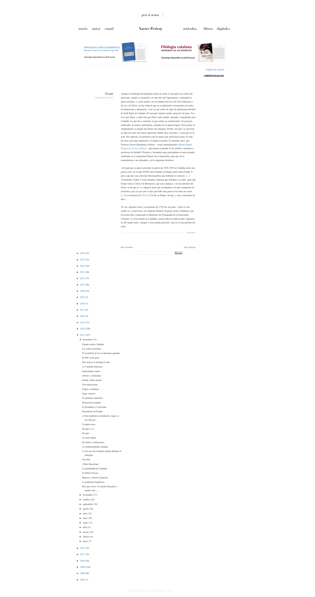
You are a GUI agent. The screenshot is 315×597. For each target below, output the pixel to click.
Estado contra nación (92, 380)
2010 (82, 560)
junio (85, 518)
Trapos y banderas (90, 389)
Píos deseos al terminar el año (96, 362)
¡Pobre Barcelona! (90, 464)
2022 (82, 278)
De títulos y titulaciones (93, 442)
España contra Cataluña (93, 344)
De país (109, 93)
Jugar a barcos (88, 393)
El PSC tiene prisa (90, 357)
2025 (82, 259)
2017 (82, 309)
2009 (82, 566)
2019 (82, 297)
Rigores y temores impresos (95, 477)
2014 (82, 328)
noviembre (88, 494)
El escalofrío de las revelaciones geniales (101, 353)
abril (85, 527)
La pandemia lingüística (93, 481)
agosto (86, 508)
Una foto (86, 459)
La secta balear (89, 437)
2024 (82, 265)
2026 (82, 253)
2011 (82, 554)
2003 (82, 579)
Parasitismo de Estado (92, 411)
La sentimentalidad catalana (95, 446)
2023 (82, 272)
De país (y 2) (88, 428)
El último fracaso (90, 472)
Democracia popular (91, 402)
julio (85, 513)
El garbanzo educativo (92, 397)
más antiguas (190, 247)
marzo (86, 531)
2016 (82, 316)
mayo (85, 522)
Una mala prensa (90, 384)
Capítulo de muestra (215, 69)
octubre (86, 499)
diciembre (88, 339)
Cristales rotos (88, 424)
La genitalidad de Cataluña (94, 468)
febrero (86, 536)
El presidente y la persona (94, 406)
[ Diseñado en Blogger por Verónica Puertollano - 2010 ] (150, 590)
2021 (82, 284)
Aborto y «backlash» (91, 375)
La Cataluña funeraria (92, 366)
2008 (82, 573)
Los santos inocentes (91, 348)
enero (86, 541)
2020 (82, 290)
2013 (82, 334)
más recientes (127, 247)
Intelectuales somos (91, 371)
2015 (82, 322)
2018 (82, 303)
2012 (82, 548)
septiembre (88, 504)
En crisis (191, 232)
